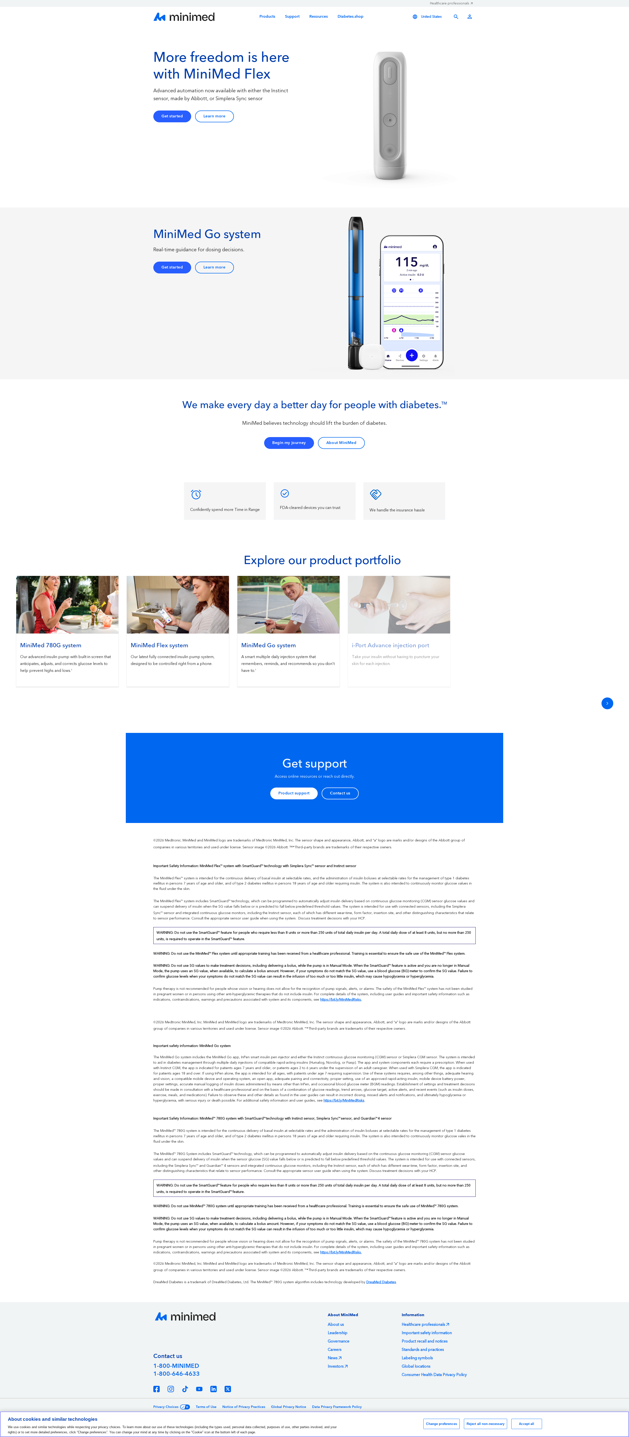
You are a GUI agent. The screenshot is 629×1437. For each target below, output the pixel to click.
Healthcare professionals (449, 3)
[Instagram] (171, 1389)
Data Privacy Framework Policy (337, 1407)
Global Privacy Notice (288, 1407)
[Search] (456, 17)
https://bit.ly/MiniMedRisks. (341, 1000)
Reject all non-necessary (485, 1424)
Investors (336, 1366)
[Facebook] (156, 1389)
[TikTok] (185, 1389)
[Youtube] (199, 1389)
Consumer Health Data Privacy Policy (434, 1374)
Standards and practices (423, 1349)
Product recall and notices (425, 1341)
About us (336, 1324)
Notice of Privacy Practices (243, 1407)
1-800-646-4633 (176, 1374)
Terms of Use (206, 1407)
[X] (228, 1389)
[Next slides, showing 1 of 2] (607, 703)
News (333, 1358)
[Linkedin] (213, 1389)
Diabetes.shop (350, 16)
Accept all (526, 1424)
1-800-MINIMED (176, 1366)
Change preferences (441, 1424)
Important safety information (427, 1332)
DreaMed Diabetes (381, 1282)
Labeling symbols (417, 1358)
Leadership (337, 1332)
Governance (338, 1341)
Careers (335, 1349)
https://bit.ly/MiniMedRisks (344, 1101)
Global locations (416, 1366)
